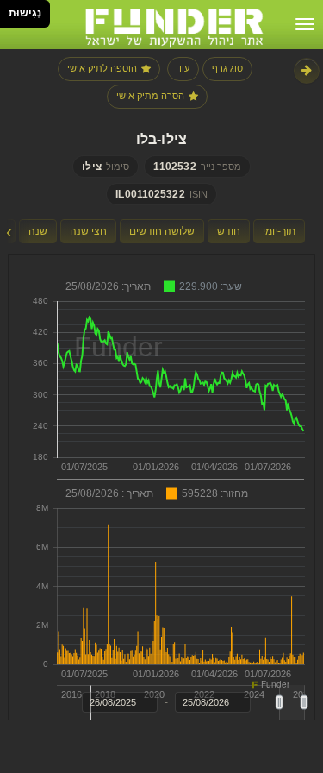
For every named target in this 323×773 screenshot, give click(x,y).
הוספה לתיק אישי (102, 68)
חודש (228, 231)
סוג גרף (227, 68)
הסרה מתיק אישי (150, 96)
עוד (183, 68)
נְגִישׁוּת (25, 13)
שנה (37, 231)
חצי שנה (88, 231)
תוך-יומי (279, 231)
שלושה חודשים (162, 231)
